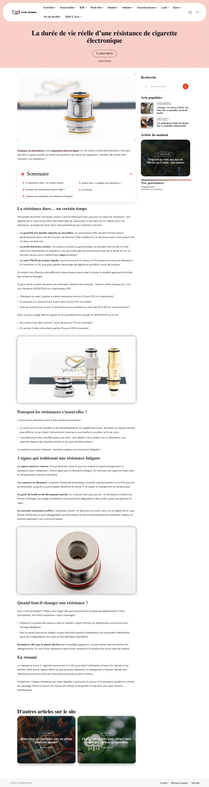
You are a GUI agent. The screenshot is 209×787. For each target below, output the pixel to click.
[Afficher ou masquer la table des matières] (90, 174)
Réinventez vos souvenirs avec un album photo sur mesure (46, 740)
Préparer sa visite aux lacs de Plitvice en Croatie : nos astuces (165, 160)
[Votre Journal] (24, 12)
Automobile (107, 733)
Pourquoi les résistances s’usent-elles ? (45, 189)
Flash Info (104, 53)
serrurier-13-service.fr (152, 189)
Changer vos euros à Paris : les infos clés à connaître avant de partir (172, 110)
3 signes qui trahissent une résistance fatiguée (49, 196)
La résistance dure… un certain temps (44, 182)
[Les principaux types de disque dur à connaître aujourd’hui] (147, 122)
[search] (190, 12)
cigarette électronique (65, 150)
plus (62, 255)
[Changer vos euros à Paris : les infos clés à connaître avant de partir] (147, 108)
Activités (165, 154)
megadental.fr (148, 186)
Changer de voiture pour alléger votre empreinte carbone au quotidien (106, 740)
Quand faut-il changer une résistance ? (101, 183)
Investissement (164, 103)
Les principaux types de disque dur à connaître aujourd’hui (173, 124)
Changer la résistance (30, 150)
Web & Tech (162, 119)
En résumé (87, 189)
